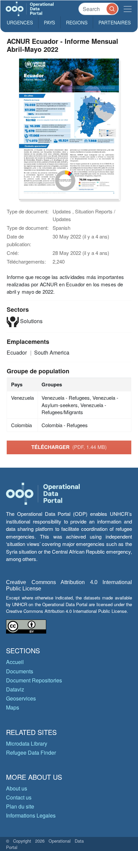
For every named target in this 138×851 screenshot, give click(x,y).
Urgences (20, 22)
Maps (12, 707)
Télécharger (69, 447)
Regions (76, 22)
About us (16, 788)
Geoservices (21, 698)
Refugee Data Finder (31, 752)
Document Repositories (34, 680)
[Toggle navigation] (128, 8)
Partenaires (114, 22)
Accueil (15, 662)
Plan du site (20, 806)
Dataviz (15, 689)
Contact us (18, 797)
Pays (49, 22)
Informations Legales (31, 815)
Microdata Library (26, 743)
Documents (19, 671)
